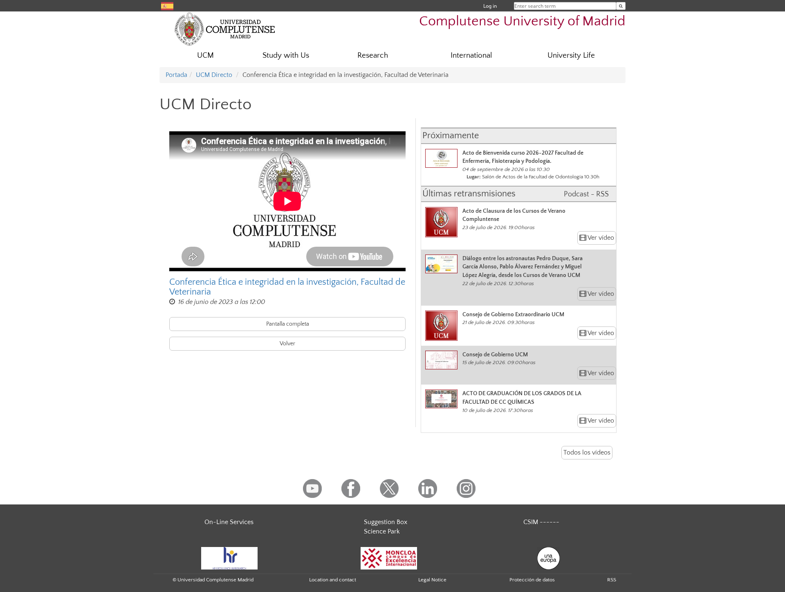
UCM (205, 55)
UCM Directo (214, 75)
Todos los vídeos (586, 452)
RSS (611, 580)
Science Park (382, 531)
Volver (287, 343)
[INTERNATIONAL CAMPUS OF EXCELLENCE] (389, 557)
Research (372, 55)
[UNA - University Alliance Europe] (548, 557)
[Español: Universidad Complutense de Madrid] (167, 5)
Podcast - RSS (586, 194)
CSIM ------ (541, 522)
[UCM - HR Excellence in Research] (229, 557)
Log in (490, 5)
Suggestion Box (385, 522)
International (471, 55)
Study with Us (285, 55)
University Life (571, 55)
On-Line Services (228, 522)
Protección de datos (532, 580)
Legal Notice (432, 580)
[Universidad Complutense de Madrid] (224, 28)
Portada (176, 75)
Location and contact (332, 580)
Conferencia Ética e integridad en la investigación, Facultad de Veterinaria (287, 287)
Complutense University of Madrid (522, 21)
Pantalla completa (287, 324)
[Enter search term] (621, 6)
